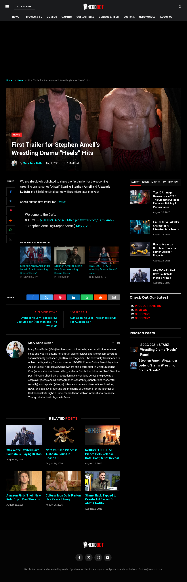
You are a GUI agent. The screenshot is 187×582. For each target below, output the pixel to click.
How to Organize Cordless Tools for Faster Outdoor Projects (164, 250)
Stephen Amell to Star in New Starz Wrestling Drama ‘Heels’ (68, 269)
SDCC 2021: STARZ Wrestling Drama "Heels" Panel (158, 349)
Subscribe (24, 6)
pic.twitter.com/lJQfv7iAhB (94, 220)
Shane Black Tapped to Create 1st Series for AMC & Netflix (101, 499)
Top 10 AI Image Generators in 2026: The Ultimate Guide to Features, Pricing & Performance (166, 200)
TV (164, 182)
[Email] (10, 239)
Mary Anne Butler (33, 163)
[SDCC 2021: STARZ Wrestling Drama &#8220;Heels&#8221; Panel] (104, 255)
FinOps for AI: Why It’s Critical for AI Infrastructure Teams (166, 226)
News (15, 16)
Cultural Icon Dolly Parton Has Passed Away (63, 497)
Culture (129, 16)
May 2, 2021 (84, 226)
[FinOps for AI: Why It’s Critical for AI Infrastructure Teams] (140, 227)
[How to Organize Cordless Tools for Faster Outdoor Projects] (140, 249)
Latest (135, 182)
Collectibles (85, 16)
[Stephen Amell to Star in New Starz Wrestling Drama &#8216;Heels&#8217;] (69, 255)
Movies (155, 182)
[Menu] (7, 7)
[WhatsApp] (10, 229)
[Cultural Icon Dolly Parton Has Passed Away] (63, 481)
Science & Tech (109, 16)
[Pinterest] (10, 210)
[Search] (180, 7)
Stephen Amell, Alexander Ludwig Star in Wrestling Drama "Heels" (158, 365)
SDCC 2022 (142, 318)
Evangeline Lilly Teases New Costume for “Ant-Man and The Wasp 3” (37, 322)
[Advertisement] (93, 49)
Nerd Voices (147, 16)
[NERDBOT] (93, 6)
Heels (60, 202)
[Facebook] (10, 191)
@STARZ (68, 220)
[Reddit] (10, 220)
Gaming (66, 16)
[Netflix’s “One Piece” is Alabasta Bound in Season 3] (63, 435)
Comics (52, 16)
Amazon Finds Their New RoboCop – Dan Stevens (23, 497)
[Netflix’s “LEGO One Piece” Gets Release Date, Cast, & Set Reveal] (102, 435)
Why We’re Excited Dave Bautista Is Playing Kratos (24, 452)
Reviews (173, 182)
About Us (166, 16)
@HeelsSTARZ (50, 220)
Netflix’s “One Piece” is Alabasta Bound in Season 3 (61, 454)
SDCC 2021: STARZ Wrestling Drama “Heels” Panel (103, 269)
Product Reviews (148, 306)
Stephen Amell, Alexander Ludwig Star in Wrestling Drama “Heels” (35, 269)
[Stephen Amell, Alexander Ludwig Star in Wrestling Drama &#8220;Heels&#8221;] (35, 255)
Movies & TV (34, 16)
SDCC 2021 (142, 314)
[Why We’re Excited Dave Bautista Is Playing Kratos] (24, 435)
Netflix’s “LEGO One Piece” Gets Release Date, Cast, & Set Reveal (102, 454)
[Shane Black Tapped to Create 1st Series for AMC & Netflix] (102, 481)
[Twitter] (10, 201)
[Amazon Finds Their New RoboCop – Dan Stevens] (24, 481)
